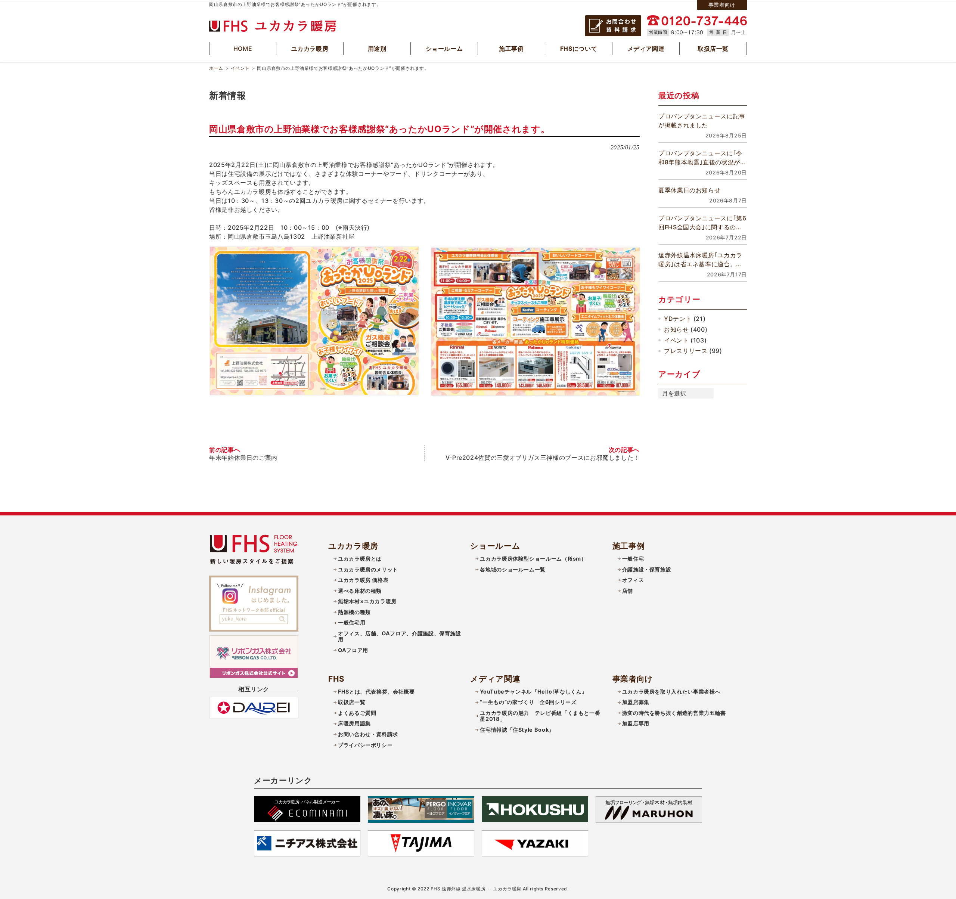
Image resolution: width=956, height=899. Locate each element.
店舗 (627, 591)
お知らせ (676, 329)
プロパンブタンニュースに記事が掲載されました (701, 120)
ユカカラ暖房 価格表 (363, 580)
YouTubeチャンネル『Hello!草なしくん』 (533, 691)
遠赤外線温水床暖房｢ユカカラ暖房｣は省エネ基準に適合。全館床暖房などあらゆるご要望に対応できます (701, 260)
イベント (240, 68)
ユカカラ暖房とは (360, 558)
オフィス (633, 580)
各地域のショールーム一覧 (513, 569)
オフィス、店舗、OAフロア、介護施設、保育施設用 (399, 636)
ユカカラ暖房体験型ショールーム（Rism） (533, 558)
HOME (242, 48)
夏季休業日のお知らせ (689, 190)
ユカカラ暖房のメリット (368, 569)
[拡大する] (409, 256)
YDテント (678, 318)
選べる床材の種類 (360, 591)
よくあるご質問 (357, 713)
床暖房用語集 (354, 723)
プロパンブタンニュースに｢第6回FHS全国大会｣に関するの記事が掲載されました (702, 223)
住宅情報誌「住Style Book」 (517, 729)
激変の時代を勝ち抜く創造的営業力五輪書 (674, 713)
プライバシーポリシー (365, 745)
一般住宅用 (351, 622)
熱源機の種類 (354, 612)
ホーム (216, 68)
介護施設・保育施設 (646, 569)
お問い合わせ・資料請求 (368, 734)
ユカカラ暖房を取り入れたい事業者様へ (671, 691)
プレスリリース (685, 350)
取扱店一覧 (351, 702)
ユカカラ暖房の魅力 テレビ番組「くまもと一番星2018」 (540, 716)
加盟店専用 (635, 723)
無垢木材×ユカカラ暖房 (367, 601)
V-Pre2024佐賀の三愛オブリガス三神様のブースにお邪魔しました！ (543, 457)
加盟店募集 (635, 702)
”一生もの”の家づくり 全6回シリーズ (528, 702)
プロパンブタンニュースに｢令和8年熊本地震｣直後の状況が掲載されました (702, 158)
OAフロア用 (353, 650)
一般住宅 (633, 558)
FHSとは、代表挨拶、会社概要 (376, 691)
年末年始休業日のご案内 (243, 457)
